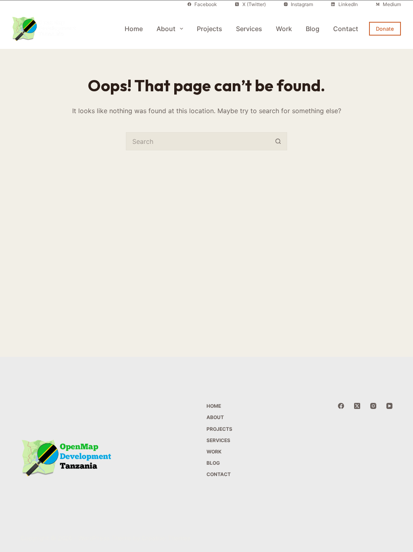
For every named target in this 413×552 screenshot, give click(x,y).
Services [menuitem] (249, 29)
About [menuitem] (165, 29)
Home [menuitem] (134, 29)
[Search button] (278, 141)
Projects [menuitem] (209, 29)
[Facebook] (341, 406)
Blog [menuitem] (312, 29)
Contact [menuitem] (345, 29)
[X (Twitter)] (357, 406)
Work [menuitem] (284, 29)
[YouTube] (389, 406)
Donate (385, 28)
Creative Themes (166, 538)
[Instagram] (373, 406)
